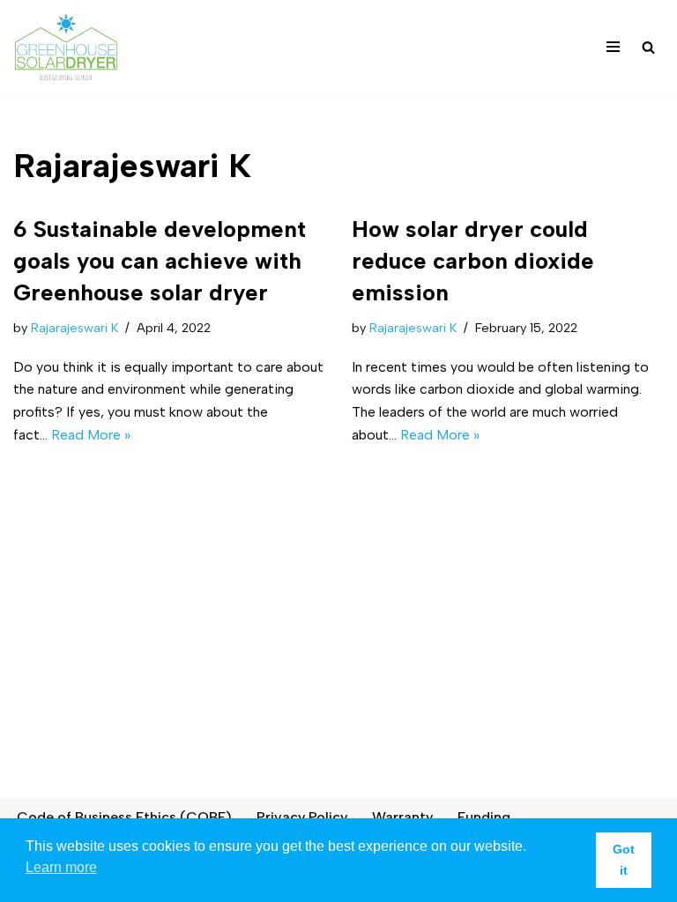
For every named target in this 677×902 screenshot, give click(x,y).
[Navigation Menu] (613, 47)
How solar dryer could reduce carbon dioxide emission (473, 261)
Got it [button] (624, 859)
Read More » (90, 434)
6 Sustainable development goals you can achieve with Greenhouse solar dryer (159, 261)
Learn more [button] (61, 867)
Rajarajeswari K (74, 328)
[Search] (648, 47)
